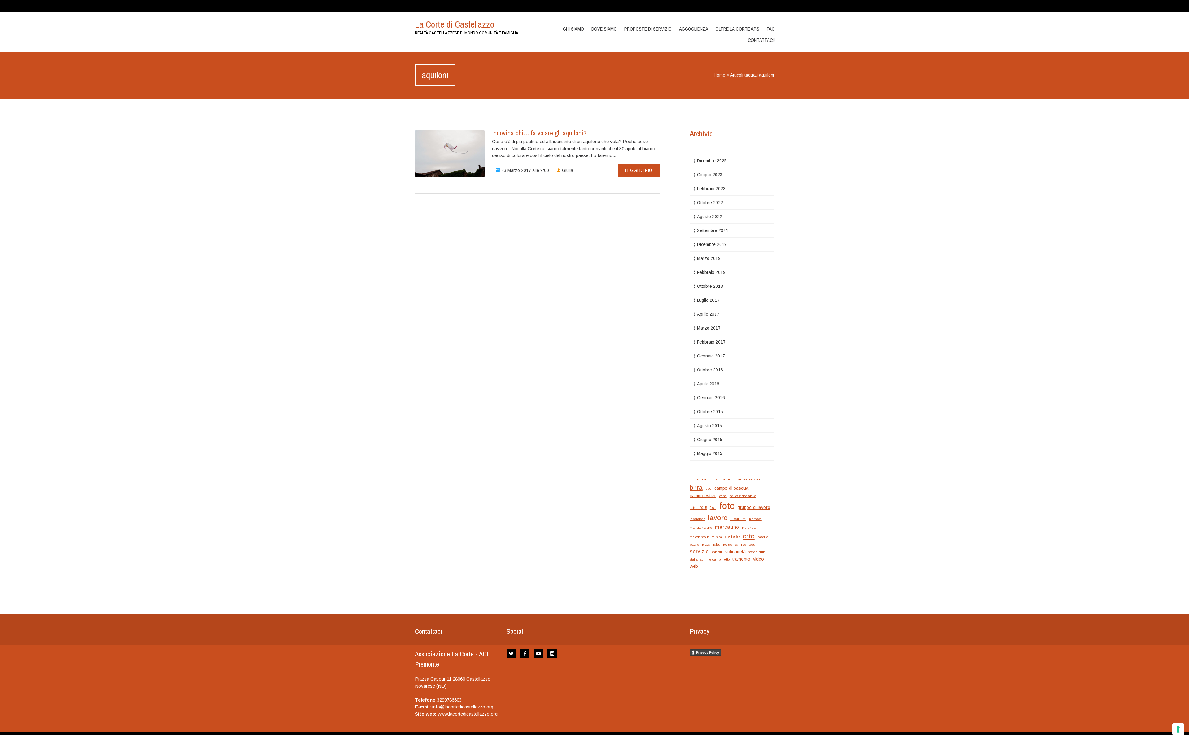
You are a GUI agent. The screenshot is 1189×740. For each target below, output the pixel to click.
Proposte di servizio (648, 28)
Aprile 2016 (708, 383)
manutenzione (701, 527)
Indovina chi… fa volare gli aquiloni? (539, 133)
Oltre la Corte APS (737, 28)
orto (749, 536)
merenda (749, 527)
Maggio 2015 (709, 453)
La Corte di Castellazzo (454, 24)
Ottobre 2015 (710, 411)
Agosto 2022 (709, 216)
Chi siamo (573, 28)
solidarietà (735, 551)
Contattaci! (761, 40)
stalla (694, 559)
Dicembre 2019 (712, 244)
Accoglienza (693, 28)
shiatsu (717, 552)
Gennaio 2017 (711, 355)
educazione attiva (743, 496)
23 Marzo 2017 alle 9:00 (524, 170)
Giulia (567, 170)
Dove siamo (604, 28)
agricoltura (698, 479)
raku (716, 544)
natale (732, 537)
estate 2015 (698, 508)
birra (696, 487)
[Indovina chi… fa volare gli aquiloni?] (450, 153)
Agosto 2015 (709, 425)
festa (713, 508)
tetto (726, 559)
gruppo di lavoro (754, 507)
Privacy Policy (707, 652)
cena (723, 496)
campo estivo (703, 495)
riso (743, 544)
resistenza (730, 544)
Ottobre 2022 (710, 202)
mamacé (755, 519)
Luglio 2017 (708, 300)
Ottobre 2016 (710, 369)
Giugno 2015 (709, 439)
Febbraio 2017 (711, 341)
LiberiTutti (738, 519)
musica (717, 537)
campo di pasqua (731, 488)
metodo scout (699, 537)
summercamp (710, 559)
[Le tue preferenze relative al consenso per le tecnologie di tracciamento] (1178, 729)
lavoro (718, 518)
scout (752, 544)
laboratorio (697, 519)
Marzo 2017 (709, 328)
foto (727, 506)
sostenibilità (757, 552)
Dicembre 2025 (712, 160)
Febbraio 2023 (711, 188)
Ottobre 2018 (710, 286)
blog (708, 488)
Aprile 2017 (708, 314)
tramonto (741, 559)
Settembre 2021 (712, 230)
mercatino (727, 527)
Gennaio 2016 (711, 397)
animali (714, 479)
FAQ (771, 28)
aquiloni (729, 479)
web (694, 566)
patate (694, 544)
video (758, 559)
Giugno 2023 (709, 174)
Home (719, 74)
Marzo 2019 (709, 258)
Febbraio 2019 (711, 272)
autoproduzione (750, 479)
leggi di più (638, 170)
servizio (699, 551)
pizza (706, 544)
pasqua (762, 537)
